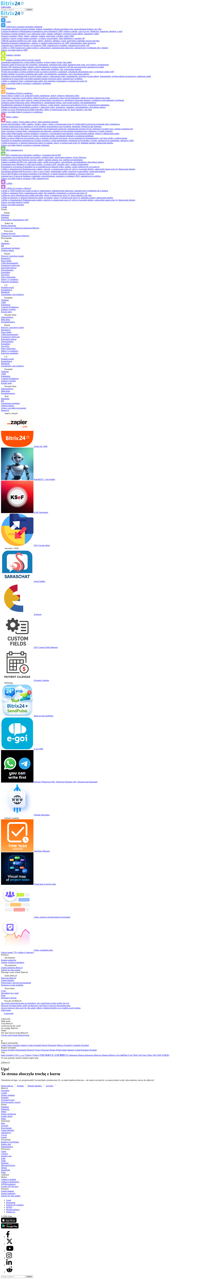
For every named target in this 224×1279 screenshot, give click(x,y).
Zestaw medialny (8, 1095)
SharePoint (5, 1170)
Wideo (3, 1111)
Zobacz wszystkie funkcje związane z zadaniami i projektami (26, 83)
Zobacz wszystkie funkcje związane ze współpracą (22, 112)
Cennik (4, 207)
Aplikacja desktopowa (10, 1182)
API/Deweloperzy (8, 1184)
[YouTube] (9, 1251)
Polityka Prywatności (15, 1205)
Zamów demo (6, 1116)
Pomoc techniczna (8, 1114)
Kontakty (5, 1097)
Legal (8, 1200)
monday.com (6, 1156)
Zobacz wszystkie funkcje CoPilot (15, 202)
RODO (9, 1207)
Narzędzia (5, 1090)
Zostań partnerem (8, 1193)
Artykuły (4, 1126)
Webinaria (5, 1109)
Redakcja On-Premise (10, 1142)
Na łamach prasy (8, 1100)
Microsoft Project (8, 1165)
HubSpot (4, 1163)
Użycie (4, 1135)
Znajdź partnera (7, 1191)
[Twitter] (9, 1244)
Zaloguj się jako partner (10, 1196)
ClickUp (4, 1154)
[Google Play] (10, 1228)
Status (3, 1119)
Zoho (3, 1158)
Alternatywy (6, 1133)
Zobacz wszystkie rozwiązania (13, 408)
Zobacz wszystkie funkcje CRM (14, 50)
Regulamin (10, 1202)
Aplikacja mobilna (8, 1179)
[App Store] (9, 1222)
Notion (4, 1168)
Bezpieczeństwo (13, 1209)
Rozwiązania (6, 1128)
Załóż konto (6, 7)
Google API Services (9, 1186)
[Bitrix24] (12, 5)
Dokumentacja (7, 1147)
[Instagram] (9, 1258)
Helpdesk (5, 1107)
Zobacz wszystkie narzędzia (12, 205)
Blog (3, 1123)
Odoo (3, 1172)
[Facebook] (8, 1237)
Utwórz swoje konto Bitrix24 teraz (15, 1035)
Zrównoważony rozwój (10, 1102)
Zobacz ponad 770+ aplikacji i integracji (17, 952)
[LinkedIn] (9, 1265)
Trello (3, 1161)
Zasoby (4, 1137)
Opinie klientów (7, 1130)
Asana (3, 1151)
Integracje (5, 410)
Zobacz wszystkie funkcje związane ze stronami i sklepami (25, 145)
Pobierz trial (6, 1144)
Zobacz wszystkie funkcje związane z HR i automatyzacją (25, 178)
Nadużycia (10, 1212)
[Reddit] (9, 1272)
